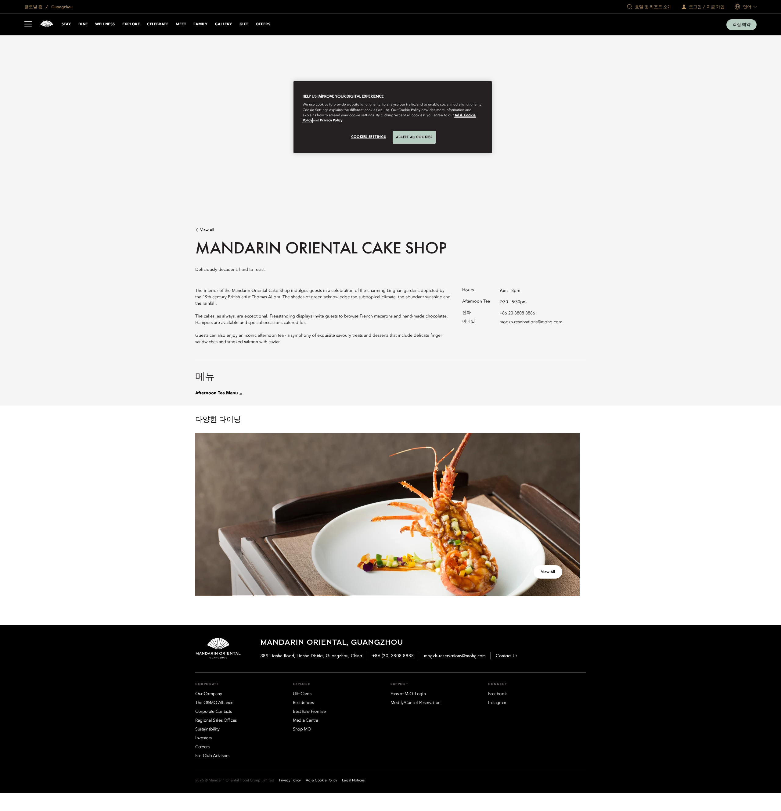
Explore (131, 24)
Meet (181, 24)
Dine (83, 24)
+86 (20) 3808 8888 (393, 655)
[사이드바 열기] (28, 24)
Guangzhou (61, 6)
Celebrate (157, 24)
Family (200, 24)
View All (207, 229)
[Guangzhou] (46, 24)
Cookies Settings (368, 137)
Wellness (105, 24)
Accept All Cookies (414, 137)
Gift (243, 24)
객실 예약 (741, 24)
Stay (66, 24)
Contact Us (506, 655)
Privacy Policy (331, 120)
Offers (263, 24)
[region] (392, 117)
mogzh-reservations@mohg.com (530, 322)
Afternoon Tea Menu (216, 393)
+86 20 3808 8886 (517, 313)
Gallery (223, 24)
